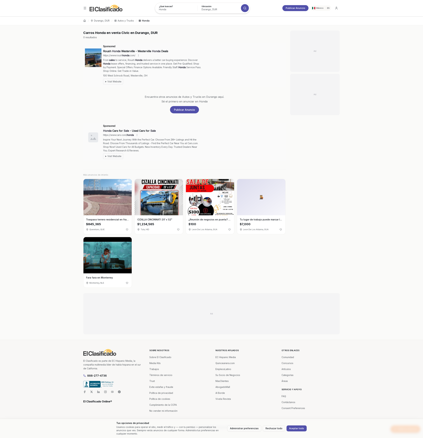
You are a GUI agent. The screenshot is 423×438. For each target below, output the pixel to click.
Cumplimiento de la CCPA (163, 404)
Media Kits (155, 363)
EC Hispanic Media (225, 357)
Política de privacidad (161, 393)
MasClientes (222, 381)
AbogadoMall (222, 387)
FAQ (284, 396)
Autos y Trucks (126, 20)
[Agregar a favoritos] (127, 229)
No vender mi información (163, 410)
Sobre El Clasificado (160, 357)
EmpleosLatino (223, 369)
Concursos (287, 363)
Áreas (285, 381)
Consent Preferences (293, 408)
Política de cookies (159, 398)
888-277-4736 (97, 375)
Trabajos (154, 369)
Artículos (286, 369)
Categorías (287, 375)
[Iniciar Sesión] (336, 8)
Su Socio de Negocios (227, 375)
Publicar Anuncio (295, 8)
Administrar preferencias (244, 428)
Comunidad (288, 357)
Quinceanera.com (225, 363)
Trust (152, 381)
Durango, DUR (102, 20)
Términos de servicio (160, 375)
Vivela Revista (223, 398)
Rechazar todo (274, 428)
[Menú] (85, 8)
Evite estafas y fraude (161, 387)
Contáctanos (288, 402)
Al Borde (220, 393)
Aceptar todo (296, 428)
